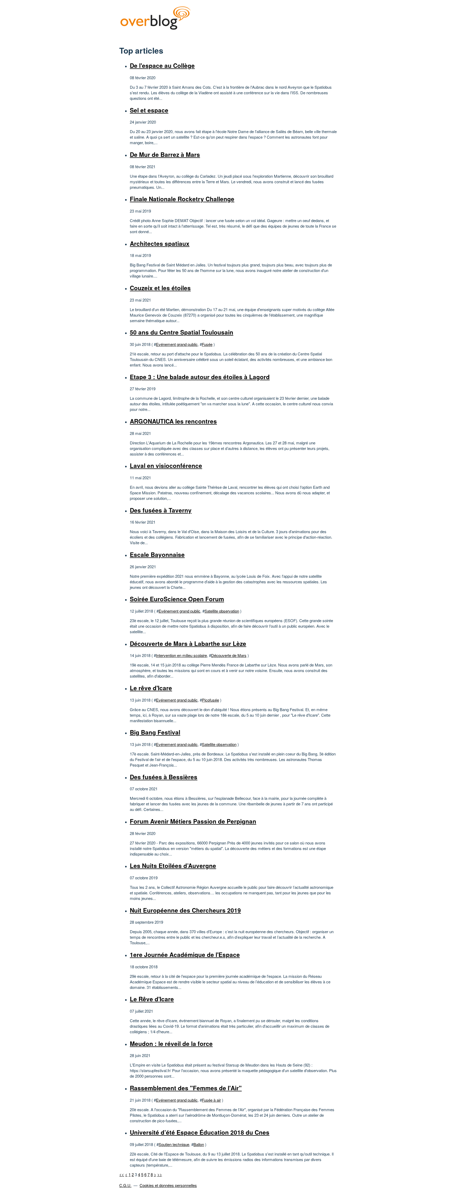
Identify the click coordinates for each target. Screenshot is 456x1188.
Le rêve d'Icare (151, 688)
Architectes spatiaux (159, 243)
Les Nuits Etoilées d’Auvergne (173, 865)
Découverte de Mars (228, 655)
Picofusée (210, 700)
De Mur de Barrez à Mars (165, 154)
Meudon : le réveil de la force (171, 1043)
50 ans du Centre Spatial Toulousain (181, 332)
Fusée (207, 344)
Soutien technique (174, 1144)
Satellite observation (222, 611)
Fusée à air (211, 1100)
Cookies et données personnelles (168, 1185)
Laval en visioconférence (166, 465)
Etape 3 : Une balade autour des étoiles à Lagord (200, 377)
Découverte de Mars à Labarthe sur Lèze (188, 643)
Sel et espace (149, 110)
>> (159, 1174)
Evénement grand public (177, 344)
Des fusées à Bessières (163, 777)
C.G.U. (125, 1185)
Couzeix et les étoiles (160, 288)
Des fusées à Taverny (161, 510)
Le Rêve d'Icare (152, 999)
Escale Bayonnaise (157, 554)
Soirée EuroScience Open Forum (177, 599)
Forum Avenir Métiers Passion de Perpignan (193, 821)
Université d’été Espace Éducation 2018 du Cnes (199, 1132)
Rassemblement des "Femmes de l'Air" (186, 1088)
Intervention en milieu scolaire (181, 655)
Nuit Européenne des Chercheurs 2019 (185, 910)
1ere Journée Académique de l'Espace (185, 954)
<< (121, 1174)
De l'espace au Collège (162, 65)
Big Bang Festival (155, 732)
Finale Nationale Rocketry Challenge (182, 199)
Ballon (198, 1144)
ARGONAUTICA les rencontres (173, 421)
